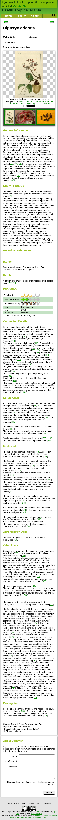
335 (19, 359)
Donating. (19, 5)
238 (11, 164)
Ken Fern (36, 812)
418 (24, 336)
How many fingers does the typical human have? (30, 783)
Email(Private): (10, 761)
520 (25, 595)
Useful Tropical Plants (21, 10)
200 (24, 392)
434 (44, 434)
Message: (13, 766)
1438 (12, 429)
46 (35, 406)
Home (8, 15)
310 (13, 371)
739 (32, 466)
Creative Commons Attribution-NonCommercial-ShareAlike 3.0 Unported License (33, 816)
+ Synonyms (9, 42)
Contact (35, 15)
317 (20, 164)
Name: (14, 756)
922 (44, 581)
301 (16, 164)
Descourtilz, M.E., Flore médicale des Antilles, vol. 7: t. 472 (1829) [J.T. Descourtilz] (30, 102)
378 (48, 147)
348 (37, 452)
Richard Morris (36, 814)
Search (22, 15)
